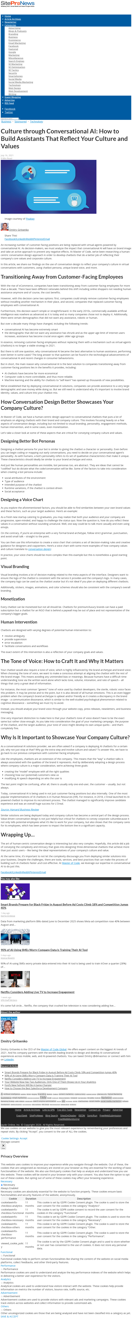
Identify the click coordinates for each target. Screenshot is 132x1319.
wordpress (73, 1104)
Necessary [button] (6, 1181)
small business (83, 1101)
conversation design (39, 549)
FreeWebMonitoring (69, 1119)
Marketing (14, 55)
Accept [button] (23, 1138)
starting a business (16, 1104)
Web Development (18, 91)
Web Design (15, 88)
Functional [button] (6, 1252)
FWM (43, 1097)
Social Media (15, 79)
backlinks (23, 1094)
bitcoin (29, 1094)
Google (12, 52)
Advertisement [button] (9, 1292)
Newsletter (10, 22)
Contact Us (94, 1109)
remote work (28, 1101)
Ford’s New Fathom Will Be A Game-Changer (28, 1085)
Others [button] (5, 1306)
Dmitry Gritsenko (19, 229)
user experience (26, 1104)
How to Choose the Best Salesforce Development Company (36, 1088)
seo (63, 1100)
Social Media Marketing (21, 82)
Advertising (15, 28)
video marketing (36, 1104)
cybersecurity (102, 1094)
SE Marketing (15, 64)
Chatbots (55, 1094)
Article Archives (13, 19)
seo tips (75, 1101)
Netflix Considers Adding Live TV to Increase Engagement (38, 992)
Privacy (106, 1109)
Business (13, 37)
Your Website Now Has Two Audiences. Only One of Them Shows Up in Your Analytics (50, 1081)
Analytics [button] (6, 1279)
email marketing (19, 1097)
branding (42, 1094)
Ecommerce (15, 40)
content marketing (66, 1094)
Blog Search (51, 1115)
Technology (15, 85)
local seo (98, 1098)
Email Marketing (17, 43)
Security (13, 73)
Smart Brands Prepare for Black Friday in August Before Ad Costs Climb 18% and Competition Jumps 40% (61, 1072)
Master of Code (71, 863)
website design (65, 1104)
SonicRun (92, 1115)
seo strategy (69, 1101)
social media (94, 1101)
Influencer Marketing (64, 1098)
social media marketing (111, 1101)
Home (8, 16)
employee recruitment (33, 1098)
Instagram (73, 1098)
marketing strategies (117, 1098)
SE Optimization (17, 67)
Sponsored (21, 121)
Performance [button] (8, 1265)
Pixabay (30, 218)
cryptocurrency (80, 1094)
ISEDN (82, 1115)
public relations (20, 1101)
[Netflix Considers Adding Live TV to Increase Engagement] (15, 986)
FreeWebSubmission (110, 1115)
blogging (34, 1094)
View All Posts (9, 1018)
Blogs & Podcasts (18, 31)
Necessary (9, 1184)
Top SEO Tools (64, 1109)
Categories (10, 25)
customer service (91, 1094)
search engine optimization (44, 1101)
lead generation (82, 1098)
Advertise (10, 100)
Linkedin (9, 1059)
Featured (13, 49)
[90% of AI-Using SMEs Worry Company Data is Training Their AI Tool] (15, 944)
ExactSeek (21, 1115)
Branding (13, 34)
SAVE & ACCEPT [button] (9, 1316)
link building (90, 1098)
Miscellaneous (16, 58)
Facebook (14, 46)
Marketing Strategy (8, 1101)
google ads (55, 1098)
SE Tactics (14, 70)
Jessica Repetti (8, 958)
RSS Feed (9, 103)
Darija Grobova (8, 915)
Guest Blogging (13, 97)
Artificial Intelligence (11, 1094)
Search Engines (16, 61)
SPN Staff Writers (9, 1000)
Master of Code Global (53, 1049)
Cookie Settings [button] (10, 1138)
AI (2, 1093)
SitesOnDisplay (68, 1115)
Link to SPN (48, 1109)
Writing (12, 94)
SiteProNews (36, 1115)
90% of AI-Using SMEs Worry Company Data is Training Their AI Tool (44, 950)
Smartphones (16, 76)
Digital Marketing (114, 1094)
